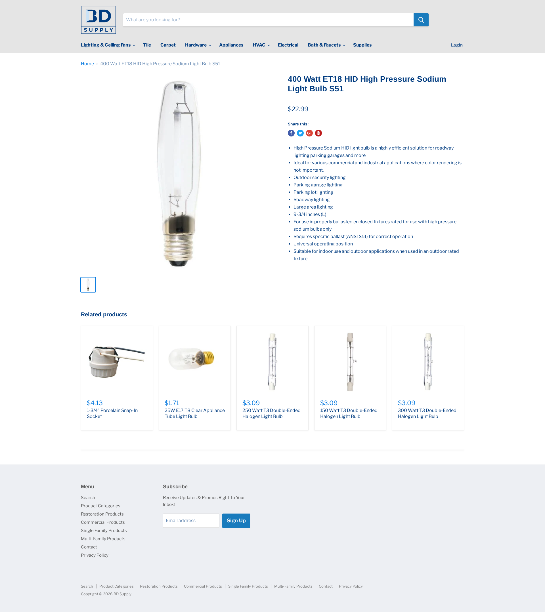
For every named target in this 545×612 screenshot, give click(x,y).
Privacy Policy (94, 555)
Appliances (231, 45)
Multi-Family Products (103, 538)
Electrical (288, 45)
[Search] (421, 19)
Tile (147, 45)
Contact (89, 547)
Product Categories (100, 505)
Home (87, 63)
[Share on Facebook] (291, 133)
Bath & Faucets (324, 45)
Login (457, 45)
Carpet (168, 45)
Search (88, 497)
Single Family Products (104, 530)
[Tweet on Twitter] (300, 133)
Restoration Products (102, 514)
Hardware (196, 45)
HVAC (259, 45)
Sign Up (236, 520)
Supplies (362, 45)
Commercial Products (103, 522)
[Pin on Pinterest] (318, 133)
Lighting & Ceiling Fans (106, 45)
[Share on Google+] (309, 133)
